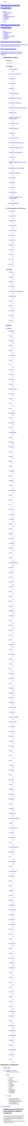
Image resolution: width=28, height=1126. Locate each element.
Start (4, 11)
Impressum (5, 19)
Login (4, 1)
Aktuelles (5, 15)
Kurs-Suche (6, 13)
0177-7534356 (6, 1070)
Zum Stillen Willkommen (9, 16)
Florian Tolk (7, 1106)
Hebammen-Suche (7, 12)
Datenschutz (6, 17)
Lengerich (8, 328)
